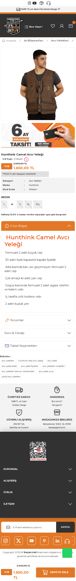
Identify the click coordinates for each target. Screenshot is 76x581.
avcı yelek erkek (9, 366)
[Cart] (70, 26)
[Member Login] (61, 26)
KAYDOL (65, 527)
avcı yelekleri (8, 361)
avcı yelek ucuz (46, 371)
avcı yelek (52, 361)
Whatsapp (67, 553)
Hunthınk (34, 185)
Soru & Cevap (14, 333)
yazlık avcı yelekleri (11, 376)
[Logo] (13, 25)
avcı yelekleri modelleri (54, 366)
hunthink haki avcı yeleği (30, 361)
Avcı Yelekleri (35, 181)
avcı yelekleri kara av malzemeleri (18, 371)
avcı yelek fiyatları (29, 366)
